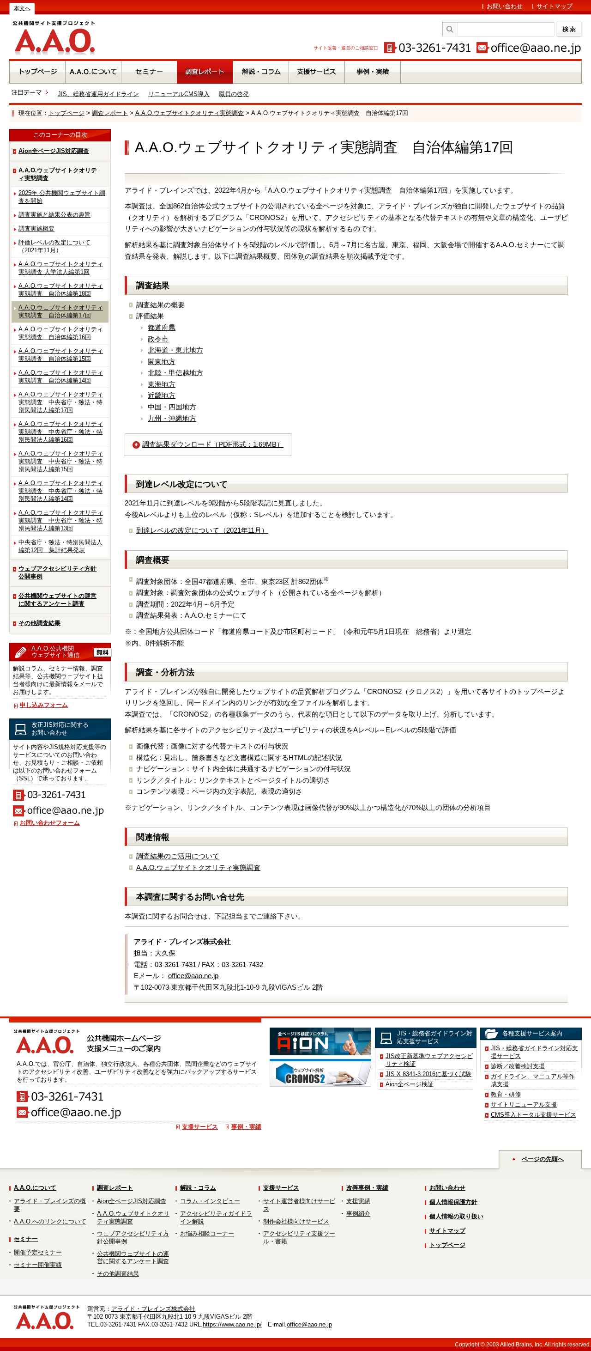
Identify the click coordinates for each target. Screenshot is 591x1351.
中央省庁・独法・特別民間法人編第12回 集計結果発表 (60, 546)
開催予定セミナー (38, 1252)
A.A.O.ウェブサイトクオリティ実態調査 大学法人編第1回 (60, 268)
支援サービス (200, 1126)
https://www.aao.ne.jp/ (232, 1324)
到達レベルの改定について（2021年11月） (202, 530)
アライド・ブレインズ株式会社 (153, 1308)
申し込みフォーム (44, 704)
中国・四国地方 (172, 407)
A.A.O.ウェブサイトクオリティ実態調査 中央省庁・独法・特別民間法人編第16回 (60, 431)
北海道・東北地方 (175, 350)
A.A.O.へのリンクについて (50, 1221)
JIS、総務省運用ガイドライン (98, 94)
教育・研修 (506, 1094)
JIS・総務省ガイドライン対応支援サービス (534, 1052)
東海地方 (161, 384)
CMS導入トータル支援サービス (533, 1114)
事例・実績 (246, 1126)
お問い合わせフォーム (50, 822)
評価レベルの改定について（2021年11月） (54, 246)
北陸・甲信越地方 (175, 373)
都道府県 (161, 327)
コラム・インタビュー (210, 1201)
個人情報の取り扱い (456, 1216)
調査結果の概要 (160, 305)
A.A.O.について (35, 1187)
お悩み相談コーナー (207, 1233)
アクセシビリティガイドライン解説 (216, 1217)
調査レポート (110, 113)
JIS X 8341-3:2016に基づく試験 (428, 1074)
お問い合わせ (505, 6)
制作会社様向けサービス (296, 1221)
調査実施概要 (36, 228)
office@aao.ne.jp (193, 976)
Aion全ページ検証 (410, 1084)
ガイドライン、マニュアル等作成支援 (533, 1080)
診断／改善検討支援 (518, 1066)
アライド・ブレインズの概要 (50, 1205)
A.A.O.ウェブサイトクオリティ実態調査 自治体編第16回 (60, 333)
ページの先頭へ (543, 1159)
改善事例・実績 (367, 1187)
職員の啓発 (234, 94)
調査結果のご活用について (177, 856)
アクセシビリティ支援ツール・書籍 (299, 1237)
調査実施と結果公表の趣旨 (54, 214)
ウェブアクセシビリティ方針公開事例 (57, 572)
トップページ (66, 113)
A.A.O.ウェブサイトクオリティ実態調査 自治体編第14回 (60, 376)
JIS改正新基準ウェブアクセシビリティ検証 (429, 1060)
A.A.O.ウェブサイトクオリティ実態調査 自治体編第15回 (60, 354)
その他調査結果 (39, 623)
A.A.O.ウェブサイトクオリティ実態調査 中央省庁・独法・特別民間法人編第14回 (60, 491)
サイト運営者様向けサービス (299, 1205)
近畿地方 (161, 395)
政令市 (158, 339)
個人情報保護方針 (453, 1202)
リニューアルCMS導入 (179, 94)
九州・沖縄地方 (172, 418)
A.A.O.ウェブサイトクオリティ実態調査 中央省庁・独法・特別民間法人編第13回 (60, 520)
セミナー (26, 1238)
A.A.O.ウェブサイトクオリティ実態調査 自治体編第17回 (60, 311)
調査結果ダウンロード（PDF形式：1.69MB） (212, 444)
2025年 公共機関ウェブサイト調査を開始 (61, 196)
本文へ (22, 8)
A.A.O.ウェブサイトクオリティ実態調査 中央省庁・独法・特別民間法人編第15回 (60, 461)
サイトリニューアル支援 (524, 1104)
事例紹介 (358, 1213)
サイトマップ (555, 6)
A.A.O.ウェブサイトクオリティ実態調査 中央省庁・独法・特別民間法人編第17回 (60, 402)
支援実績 (358, 1201)
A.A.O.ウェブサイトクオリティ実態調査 (189, 113)
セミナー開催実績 (38, 1264)
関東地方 (161, 361)
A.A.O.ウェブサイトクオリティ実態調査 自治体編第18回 (60, 289)
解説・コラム (198, 1187)
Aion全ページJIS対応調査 (53, 150)
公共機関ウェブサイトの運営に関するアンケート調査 (57, 599)
